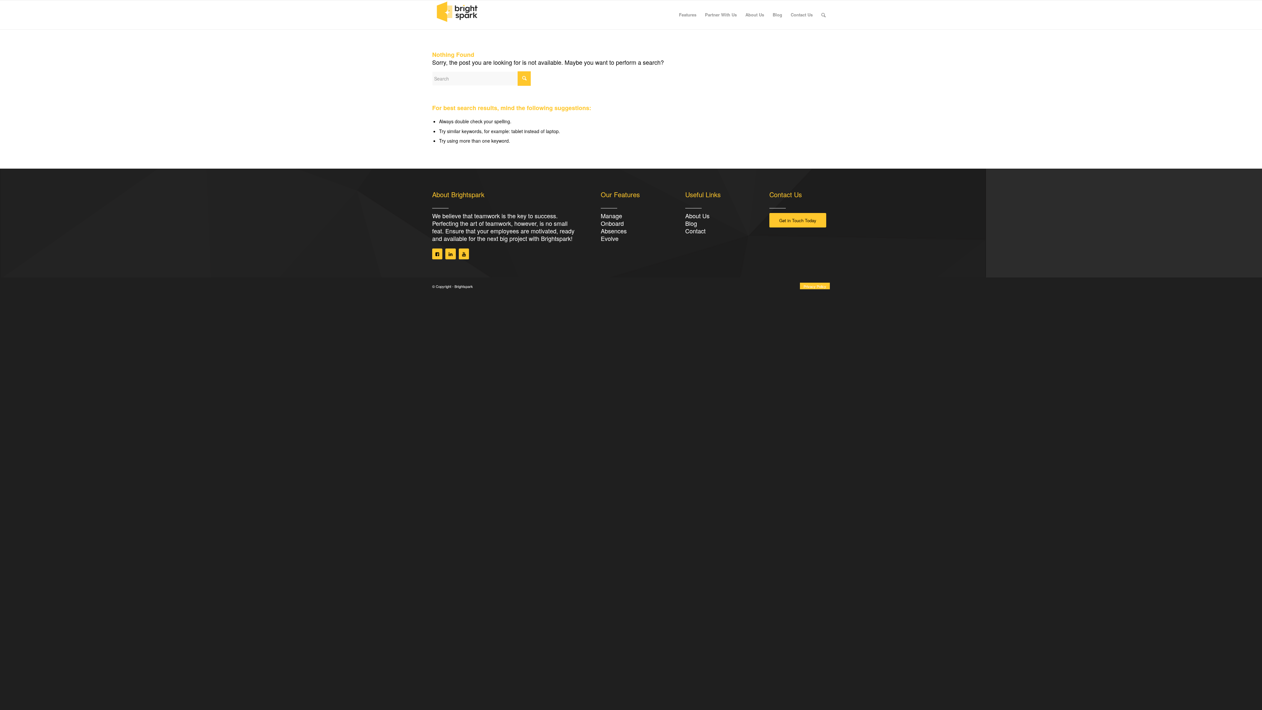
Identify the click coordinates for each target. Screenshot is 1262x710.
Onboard (612, 223)
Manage (611, 215)
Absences (614, 230)
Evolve (610, 238)
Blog (691, 223)
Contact (695, 230)
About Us (697, 215)
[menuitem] (688, 14)
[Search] (823, 14)
